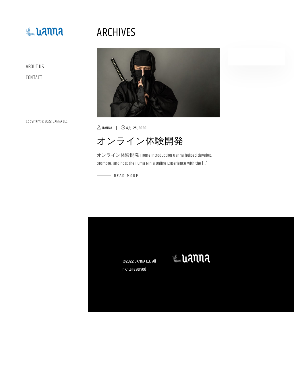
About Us (35, 67)
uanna (107, 128)
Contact (34, 78)
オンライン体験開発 (140, 141)
